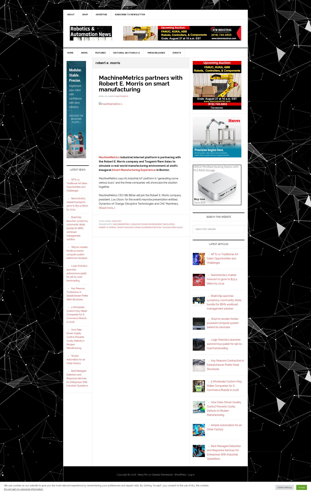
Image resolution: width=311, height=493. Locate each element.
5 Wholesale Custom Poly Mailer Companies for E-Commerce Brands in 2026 (77, 314)
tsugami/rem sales (172, 227)
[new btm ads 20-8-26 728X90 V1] (182, 39)
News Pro (143, 474)
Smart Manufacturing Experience (134, 170)
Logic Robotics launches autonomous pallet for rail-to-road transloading (77, 273)
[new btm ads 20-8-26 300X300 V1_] (217, 108)
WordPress (180, 474)
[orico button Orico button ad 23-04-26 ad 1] (217, 203)
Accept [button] (301, 487)
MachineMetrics (109, 157)
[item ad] (217, 155)
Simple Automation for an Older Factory (76, 360)
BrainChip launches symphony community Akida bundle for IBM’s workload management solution (77, 228)
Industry (116, 221)
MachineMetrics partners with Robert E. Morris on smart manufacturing (141, 83)
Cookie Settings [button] (284, 487)
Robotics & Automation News (91, 33)
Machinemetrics (121, 224)
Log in (191, 474)
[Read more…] (107, 207)
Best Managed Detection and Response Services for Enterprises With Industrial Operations (77, 378)
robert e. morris (107, 227)
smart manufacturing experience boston (139, 227)
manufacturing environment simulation (152, 224)
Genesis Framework (162, 474)
